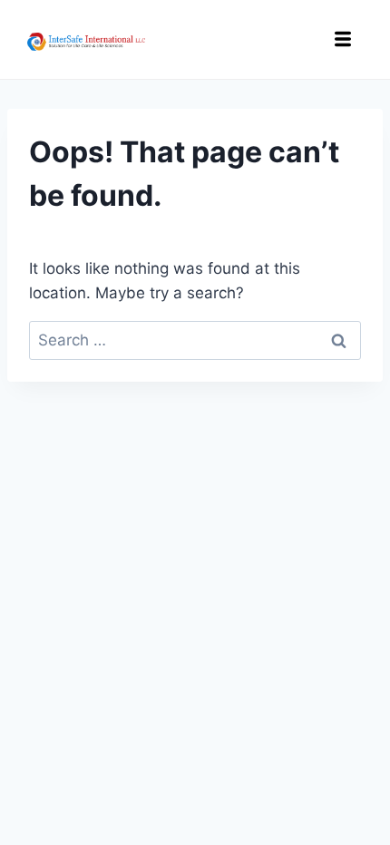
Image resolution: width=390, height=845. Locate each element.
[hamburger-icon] (342, 42)
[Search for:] (195, 340)
